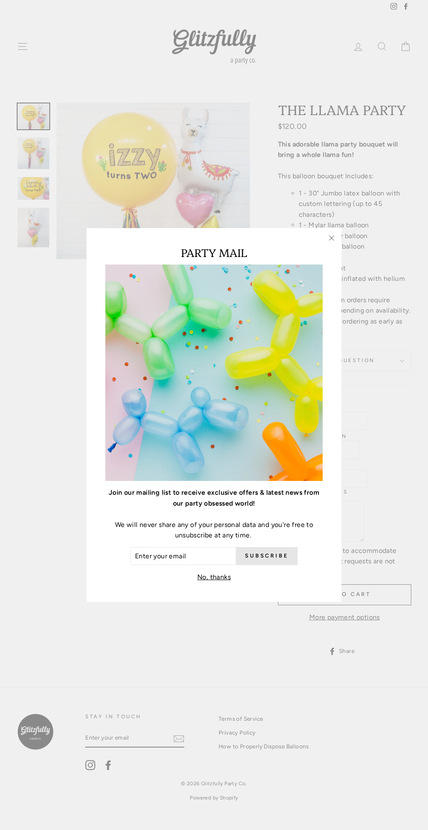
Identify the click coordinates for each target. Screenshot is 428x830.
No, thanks (214, 577)
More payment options (344, 617)
